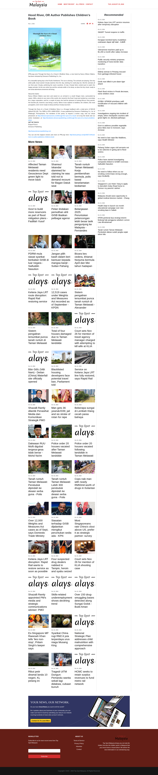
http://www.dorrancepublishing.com (39, 131)
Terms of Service (79, 740)
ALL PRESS (80, 4)
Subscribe (44, 756)
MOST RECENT (69, 4)
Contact (79, 749)
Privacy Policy (79, 743)
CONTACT (89, 4)
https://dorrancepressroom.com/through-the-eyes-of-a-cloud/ (56, 116)
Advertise (79, 746)
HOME (60, 4)
